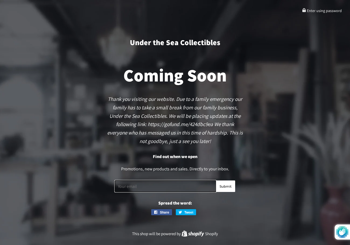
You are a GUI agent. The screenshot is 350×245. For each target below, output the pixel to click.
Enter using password (324, 10)
